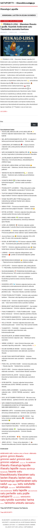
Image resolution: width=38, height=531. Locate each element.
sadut (3, 484)
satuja (4, 487)
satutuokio (25, 496)
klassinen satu (26, 474)
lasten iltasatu (9, 477)
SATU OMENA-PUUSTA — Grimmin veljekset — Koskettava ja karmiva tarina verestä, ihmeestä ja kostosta (17, 279)
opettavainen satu (26, 480)
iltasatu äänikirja (27, 468)
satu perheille (8, 493)
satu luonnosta (32, 491)
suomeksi (20, 500)
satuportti (3, 32)
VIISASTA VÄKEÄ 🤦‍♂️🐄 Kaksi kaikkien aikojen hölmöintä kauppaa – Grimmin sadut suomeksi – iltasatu (17, 182)
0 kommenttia (23, 32)
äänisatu (29, 503)
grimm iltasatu (16, 456)
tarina (30, 499)
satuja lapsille (12, 487)
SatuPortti (6, 520)
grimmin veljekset (9, 462)
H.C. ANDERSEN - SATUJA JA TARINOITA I (11, 21)
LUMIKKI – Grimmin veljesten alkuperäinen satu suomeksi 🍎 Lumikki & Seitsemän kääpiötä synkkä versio (18, 255)
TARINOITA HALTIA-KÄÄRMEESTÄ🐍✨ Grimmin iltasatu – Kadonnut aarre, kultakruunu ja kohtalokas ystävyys (18, 175)
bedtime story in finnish (21, 453)
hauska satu (22, 462)
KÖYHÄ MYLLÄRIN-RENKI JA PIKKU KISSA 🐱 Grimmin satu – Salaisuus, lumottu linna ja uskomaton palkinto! (19, 167)
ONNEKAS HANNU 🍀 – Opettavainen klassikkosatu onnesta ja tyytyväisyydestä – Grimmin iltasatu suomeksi (18, 431)
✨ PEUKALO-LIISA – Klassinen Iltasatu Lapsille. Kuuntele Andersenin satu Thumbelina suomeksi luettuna (18, 26)
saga (10, 484)
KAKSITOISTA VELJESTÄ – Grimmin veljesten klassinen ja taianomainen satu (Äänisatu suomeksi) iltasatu (18, 377)
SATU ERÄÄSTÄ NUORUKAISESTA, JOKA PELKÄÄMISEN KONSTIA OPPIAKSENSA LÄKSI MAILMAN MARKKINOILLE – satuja (17, 405)
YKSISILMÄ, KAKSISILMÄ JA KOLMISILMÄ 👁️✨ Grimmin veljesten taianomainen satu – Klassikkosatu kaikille (19, 134)
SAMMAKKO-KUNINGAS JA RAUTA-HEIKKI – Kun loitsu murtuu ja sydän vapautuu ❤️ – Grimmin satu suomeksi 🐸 (18, 418)
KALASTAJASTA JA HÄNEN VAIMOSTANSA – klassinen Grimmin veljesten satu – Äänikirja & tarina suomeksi (18, 338)
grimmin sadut (8, 459)
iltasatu (5, 465)
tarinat (2, 503)
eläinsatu (32, 453)
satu (20, 484)
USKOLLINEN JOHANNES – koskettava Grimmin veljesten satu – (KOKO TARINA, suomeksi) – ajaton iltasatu (18, 392)
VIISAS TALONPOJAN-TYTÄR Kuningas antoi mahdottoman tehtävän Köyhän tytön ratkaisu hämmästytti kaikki (16, 201)
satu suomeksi (16, 497)
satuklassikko (23, 487)
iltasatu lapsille (9, 468)
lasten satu (25, 477)
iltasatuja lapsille (20, 465)
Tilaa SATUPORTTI (6, 512)
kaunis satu (15, 471)
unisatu (19, 503)
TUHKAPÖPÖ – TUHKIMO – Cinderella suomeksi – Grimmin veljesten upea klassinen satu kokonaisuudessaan (18, 330)
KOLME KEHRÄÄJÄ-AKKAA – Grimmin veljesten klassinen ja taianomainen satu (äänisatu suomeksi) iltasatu (18, 351)
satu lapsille (20, 490)
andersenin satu (6, 453)
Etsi (1, 121)
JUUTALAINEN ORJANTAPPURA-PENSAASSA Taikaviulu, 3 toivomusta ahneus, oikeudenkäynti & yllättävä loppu (18, 160)
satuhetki (29, 484)
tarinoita (10, 503)
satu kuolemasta (6, 491)
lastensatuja (7, 481)
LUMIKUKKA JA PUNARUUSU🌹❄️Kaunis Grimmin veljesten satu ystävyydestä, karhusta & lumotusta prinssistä (18, 147)
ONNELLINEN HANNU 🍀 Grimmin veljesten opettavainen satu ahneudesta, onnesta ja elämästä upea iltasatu (18, 220)
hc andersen (31, 462)
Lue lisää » (3, 111)
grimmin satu (24, 459)
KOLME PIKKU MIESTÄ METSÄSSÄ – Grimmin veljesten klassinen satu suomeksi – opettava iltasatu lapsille (19, 358)
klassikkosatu (8, 474)
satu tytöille (7, 500)
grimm (3, 456)
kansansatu (4, 472)
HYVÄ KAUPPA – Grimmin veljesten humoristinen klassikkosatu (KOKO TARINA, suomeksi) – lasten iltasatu (18, 385)
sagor (15, 484)
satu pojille (23, 493)
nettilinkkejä (28, 527)
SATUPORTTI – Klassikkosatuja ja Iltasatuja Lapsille (17, 6)
